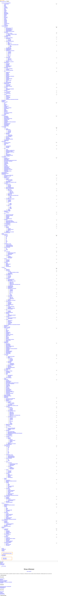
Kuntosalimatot (6, 108)
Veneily (3, 527)
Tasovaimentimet (8, 266)
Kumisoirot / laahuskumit (7, 107)
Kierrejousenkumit (8, 28)
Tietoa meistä (5, 558)
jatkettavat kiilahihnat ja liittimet (12, 34)
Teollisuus (3, 267)
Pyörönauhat (8, 388)
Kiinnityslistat (8, 537)
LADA (5, 11)
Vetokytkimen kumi (7, 232)
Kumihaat (7, 178)
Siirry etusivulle (29, 571)
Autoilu (5, 268)
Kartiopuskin (8, 259)
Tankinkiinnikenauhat (9, 78)
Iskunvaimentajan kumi (9, 399)
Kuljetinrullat (8, 371)
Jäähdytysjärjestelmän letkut (8, 118)
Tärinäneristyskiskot (9, 244)
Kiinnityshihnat (6, 159)
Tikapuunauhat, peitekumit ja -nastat (11, 182)
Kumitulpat (5, 521)
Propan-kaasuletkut (8, 136)
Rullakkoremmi (10, 404)
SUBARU (5, 20)
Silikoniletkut (8, 138)
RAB (6, 241)
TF (6, 242)
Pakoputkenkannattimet (9, 29)
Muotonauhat (6, 67)
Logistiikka (1, 582)
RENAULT (6, 17)
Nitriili (5, 109)
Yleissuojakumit (8, 91)
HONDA (5, 10)
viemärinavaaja (6, 140)
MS (6, 238)
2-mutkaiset (9, 52)
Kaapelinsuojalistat (6, 158)
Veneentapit (7, 540)
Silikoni (9, 43)
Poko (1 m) (9, 59)
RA (6, 240)
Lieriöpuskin (8, 261)
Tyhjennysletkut (6, 125)
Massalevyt (9, 321)
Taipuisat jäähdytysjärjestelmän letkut (13, 44)
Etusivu (3, 548)
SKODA (5, 19)
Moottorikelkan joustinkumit (10, 76)
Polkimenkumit (8, 66)
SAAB (5, 18)
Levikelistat (7, 69)
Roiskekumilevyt (6, 113)
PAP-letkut (9, 40)
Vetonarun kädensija (9, 541)
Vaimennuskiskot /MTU (11, 457)
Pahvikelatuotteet (4, 172)
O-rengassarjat (8, 97)
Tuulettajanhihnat (8, 35)
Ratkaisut (3, 550)
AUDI (5, 4)
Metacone (7, 264)
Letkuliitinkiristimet (10, 286)
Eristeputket (5, 157)
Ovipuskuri (7, 152)
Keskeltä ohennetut (10, 253)
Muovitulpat (7, 501)
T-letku (9, 209)
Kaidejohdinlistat (10, 375)
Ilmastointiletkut (8, 38)
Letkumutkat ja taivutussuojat (10, 50)
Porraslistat (7, 147)
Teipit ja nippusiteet (8, 377)
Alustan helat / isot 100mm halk (8, 175)
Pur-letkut (7, 60)
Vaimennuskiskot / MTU (9, 246)
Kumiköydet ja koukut (9, 179)
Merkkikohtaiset (6, 62)
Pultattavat (9, 230)
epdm (10, 45)
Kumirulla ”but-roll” (11, 229)
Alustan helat (8, 63)
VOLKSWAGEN (6, 23)
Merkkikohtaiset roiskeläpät (10, 88)
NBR (8, 485)
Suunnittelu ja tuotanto (3, 581)
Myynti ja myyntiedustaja (3, 580)
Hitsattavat (7, 226)
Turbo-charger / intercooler (10, 61)
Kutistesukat (7, 74)
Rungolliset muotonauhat (9, 70)
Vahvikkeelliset (12, 363)
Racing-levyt (8, 89)
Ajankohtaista (4, 554)
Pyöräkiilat (7, 77)
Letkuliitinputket (8, 49)
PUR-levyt (5, 111)
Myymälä (1, 579)
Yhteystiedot (3, 555)
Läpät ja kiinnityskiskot (9, 220)
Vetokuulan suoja (8, 81)
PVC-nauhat (6, 165)
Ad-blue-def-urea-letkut (11, 356)
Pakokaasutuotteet (8, 532)
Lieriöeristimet (8, 251)
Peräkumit (7, 227)
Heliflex (7, 128)
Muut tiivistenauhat (10, 491)
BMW (5, 5)
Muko (8, 42)
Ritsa (6, 153)
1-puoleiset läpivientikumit (11, 499)
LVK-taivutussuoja (10, 500)
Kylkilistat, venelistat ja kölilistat (10, 538)
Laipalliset (9, 256)
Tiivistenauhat (8, 392)
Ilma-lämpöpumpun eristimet (14, 463)
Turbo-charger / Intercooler (11, 300)
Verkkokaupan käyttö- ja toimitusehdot (5, 586)
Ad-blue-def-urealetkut (11, 279)
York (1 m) (9, 47)
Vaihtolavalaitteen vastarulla (10, 231)
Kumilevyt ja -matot (5, 101)
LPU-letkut (9, 131)
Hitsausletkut (8, 343)
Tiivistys (5, 94)
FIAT (5, 8)
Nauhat (5, 378)
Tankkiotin (7, 79)
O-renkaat (7, 98)
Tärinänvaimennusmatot (9, 245)
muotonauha (6, 211)
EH (6, 248)
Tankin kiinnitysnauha (7, 168)
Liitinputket (5, 122)
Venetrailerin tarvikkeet (7, 542)
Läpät (8, 314)
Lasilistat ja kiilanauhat (9, 68)
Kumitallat (7, 73)
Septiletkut (7, 533)
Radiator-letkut (10, 193)
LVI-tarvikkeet (4, 126)
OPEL (5, 16)
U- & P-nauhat (6, 171)
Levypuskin (7, 260)
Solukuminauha (10, 494)
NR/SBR (5, 110)
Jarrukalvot (5, 176)
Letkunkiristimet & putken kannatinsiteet (10, 121)
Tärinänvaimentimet (7, 92)
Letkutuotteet (6, 36)
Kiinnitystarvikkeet (7, 177)
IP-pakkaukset (4, 100)
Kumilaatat (5, 106)
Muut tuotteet (4, 141)
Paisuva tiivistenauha (11, 493)
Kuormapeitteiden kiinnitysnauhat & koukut (10, 160)
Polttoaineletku (8, 57)
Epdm (10, 196)
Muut (5, 148)
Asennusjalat (6, 235)
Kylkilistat (7, 75)
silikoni (11, 46)
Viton (8, 487)
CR (4, 103)
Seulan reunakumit (6, 166)
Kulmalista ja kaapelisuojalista (10, 150)
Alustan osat (7, 269)
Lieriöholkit (7, 255)
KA (6, 237)
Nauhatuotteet (4, 156)
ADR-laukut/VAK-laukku (9, 214)
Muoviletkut (7, 133)
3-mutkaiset (9, 53)
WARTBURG (6, 25)
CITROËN (5, 7)
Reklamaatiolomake (3, 587)
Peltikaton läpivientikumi (7, 395)
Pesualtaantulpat (8, 368)
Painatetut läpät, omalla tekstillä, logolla (11, 222)
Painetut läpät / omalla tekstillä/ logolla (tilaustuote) (15, 433)
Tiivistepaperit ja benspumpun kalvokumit (10, 519)
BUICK (5, 6)
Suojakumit (5, 90)
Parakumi (7, 337)
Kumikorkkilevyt (8, 332)
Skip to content (2, 0)
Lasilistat (5, 164)
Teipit (7, 535)
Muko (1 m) (9, 189)
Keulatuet (7, 543)
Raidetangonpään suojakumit (10, 31)
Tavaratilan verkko (8, 80)
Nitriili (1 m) (9, 58)
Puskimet (5, 258)
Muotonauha (8, 425)
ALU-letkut (9, 39)
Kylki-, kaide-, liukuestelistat (10, 383)
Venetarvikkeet (6, 536)
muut (5, 213)
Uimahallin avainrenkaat (9, 155)
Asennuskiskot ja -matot (7, 243)
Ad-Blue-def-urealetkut (9, 37)
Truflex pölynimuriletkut (11, 367)
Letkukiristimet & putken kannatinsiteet (11, 348)
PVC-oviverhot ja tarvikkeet (8, 112)
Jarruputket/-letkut (8, 48)
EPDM (5, 105)
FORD (5, 9)
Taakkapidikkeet (8, 154)
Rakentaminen (6, 396)
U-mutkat (9, 56)
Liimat (7, 373)
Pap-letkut (9, 277)
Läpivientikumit (6, 341)
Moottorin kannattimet (9, 424)
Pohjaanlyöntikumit (8, 30)
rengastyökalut (8, 85)
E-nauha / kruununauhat (11, 490)
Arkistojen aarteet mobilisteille (6, 2)
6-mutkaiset (9, 54)
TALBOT (5, 21)
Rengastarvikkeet (6, 83)
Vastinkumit (5, 225)
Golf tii (7, 149)
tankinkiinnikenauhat (9, 218)
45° (8, 202)
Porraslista (9, 376)
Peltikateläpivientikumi (9, 502)
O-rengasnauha (8, 96)
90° (8, 55)
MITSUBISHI (6, 13)
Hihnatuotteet (8, 270)
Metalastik (7, 265)
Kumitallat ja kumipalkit (9, 215)
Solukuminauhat (6, 167)
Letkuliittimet (8, 531)
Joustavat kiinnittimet (7, 247)
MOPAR (5, 14)
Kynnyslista (7, 146)
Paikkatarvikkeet (8, 84)
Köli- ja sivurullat (8, 544)
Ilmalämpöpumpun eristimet (12, 252)
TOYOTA (5, 22)
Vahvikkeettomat (10, 135)
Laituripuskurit (6, 163)
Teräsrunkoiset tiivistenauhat (8, 169)
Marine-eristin (8, 539)
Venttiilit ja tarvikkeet (9, 86)
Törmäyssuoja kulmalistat (7, 170)
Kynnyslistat (7, 384)
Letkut (5, 127)
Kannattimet (7, 64)
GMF (6, 236)
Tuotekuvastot (4, 549)
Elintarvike (5, 104)
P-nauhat (9, 492)
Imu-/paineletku (6, 117)
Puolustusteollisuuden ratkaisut (7, 553)
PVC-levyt (7, 137)
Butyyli (5, 102)
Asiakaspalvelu (2, 578)
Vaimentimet (6, 262)
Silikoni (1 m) (10, 194)
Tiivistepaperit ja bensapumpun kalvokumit (12, 99)
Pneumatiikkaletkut (7, 124)
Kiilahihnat (9, 271)
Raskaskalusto (4, 174)
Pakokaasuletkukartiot (7, 123)
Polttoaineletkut (12, 192)
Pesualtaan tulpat (6, 139)
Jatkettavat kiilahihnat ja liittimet (14, 272)
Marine (7, 263)
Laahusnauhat (6, 162)
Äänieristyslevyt (8, 95)
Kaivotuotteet (10, 361)
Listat (6, 374)
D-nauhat (9, 489)
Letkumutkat (8, 349)
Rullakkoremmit (8, 181)
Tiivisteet (5, 478)
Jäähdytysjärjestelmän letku (10, 41)
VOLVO (5, 24)
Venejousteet (8, 545)
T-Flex (7, 249)
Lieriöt (5, 250)
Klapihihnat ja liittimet (7, 142)
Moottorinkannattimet (7, 210)
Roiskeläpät (5, 219)
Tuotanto (1, 592)
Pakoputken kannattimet (7, 82)
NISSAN (5, 15)
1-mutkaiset (9, 51)
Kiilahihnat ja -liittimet (9, 33)
